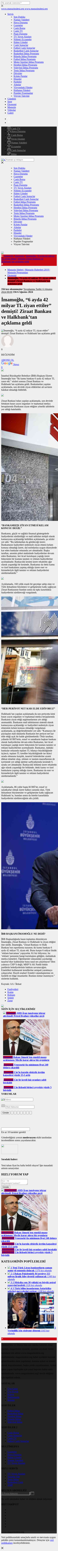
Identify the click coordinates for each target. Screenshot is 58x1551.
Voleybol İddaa (14, 1422)
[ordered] (21, 1112)
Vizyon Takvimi (21, 96)
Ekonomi (11, 104)
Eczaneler (16, 146)
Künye (10, 1394)
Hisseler (17, 79)
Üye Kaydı (12, 1391)
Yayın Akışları (18, 139)
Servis (10, 14)
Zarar (10, 1000)
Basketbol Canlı (15, 1482)
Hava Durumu (21, 22)
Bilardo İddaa (14, 1419)
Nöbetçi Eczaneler (23, 39)
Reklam (11, 995)
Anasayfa (8, 256)
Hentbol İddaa (14, 1416)
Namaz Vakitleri (21, 19)
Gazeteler (18, 25)
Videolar (11, 110)
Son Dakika (19, 17)
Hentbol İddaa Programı (25, 65)
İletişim (11, 1400)
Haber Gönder (21, 42)
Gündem (11, 98)
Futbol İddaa (13, 1410)
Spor (9, 101)
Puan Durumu (20, 33)
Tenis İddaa (13, 1479)
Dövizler (18, 73)
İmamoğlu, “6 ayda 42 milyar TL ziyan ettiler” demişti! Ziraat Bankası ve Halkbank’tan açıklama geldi (27, 259)
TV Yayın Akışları (22, 36)
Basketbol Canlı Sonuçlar (26, 50)
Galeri (10, 113)
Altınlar (17, 84)
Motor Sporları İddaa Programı (29, 62)
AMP (10, 1485)
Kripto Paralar (20, 76)
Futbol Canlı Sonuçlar (24, 48)
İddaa (14, 154)
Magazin (11, 107)
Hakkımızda (13, 1397)
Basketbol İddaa (15, 1413)
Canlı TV (18, 31)
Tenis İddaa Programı (24, 70)
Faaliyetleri (12, 989)
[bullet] (24, 1112)
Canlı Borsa (19, 28)
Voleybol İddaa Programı (26, 67)
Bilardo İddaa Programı (25, 56)
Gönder (5, 1113)
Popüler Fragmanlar (23, 93)
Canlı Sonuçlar (21, 45)
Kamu (10, 992)
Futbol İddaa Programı (25, 59)
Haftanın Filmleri (22, 90)
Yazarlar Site (13, 1476)
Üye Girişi (12, 1388)
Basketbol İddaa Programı (26, 53)
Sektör (10, 997)
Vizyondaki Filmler (23, 87)
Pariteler (18, 81)
